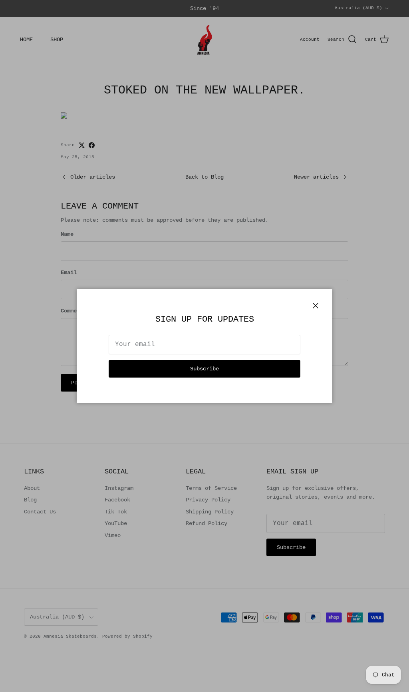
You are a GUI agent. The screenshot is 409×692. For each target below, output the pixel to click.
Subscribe (204, 369)
